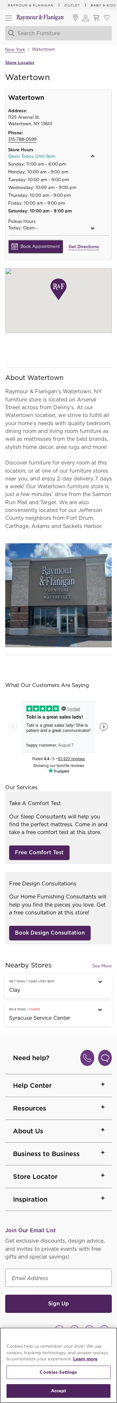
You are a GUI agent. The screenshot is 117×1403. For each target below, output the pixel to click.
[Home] (40, 18)
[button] (51, 156)
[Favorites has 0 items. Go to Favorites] (107, 18)
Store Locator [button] (35, 1176)
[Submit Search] (10, 33)
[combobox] (58, 33)
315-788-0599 (22, 139)
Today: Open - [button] (23, 227)
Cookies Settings (58, 1372)
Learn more (85, 1358)
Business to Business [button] (46, 1154)
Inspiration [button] (30, 1199)
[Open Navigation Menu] (8, 18)
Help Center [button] (32, 1085)
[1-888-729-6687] (87, 1058)
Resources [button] (29, 1108)
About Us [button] (28, 1131)
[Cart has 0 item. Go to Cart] (96, 18)
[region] (58, 1365)
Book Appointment (40, 246)
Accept (58, 1390)
